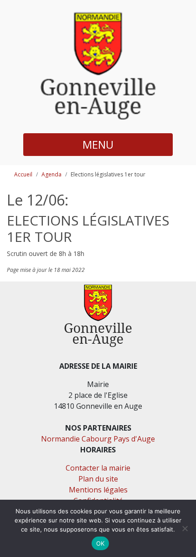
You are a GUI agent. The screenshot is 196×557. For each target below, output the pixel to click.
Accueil (23, 174)
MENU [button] (98, 144)
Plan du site (98, 479)
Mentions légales (98, 490)
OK (100, 543)
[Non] (184, 528)
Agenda (51, 174)
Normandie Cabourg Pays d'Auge (98, 439)
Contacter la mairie (98, 468)
